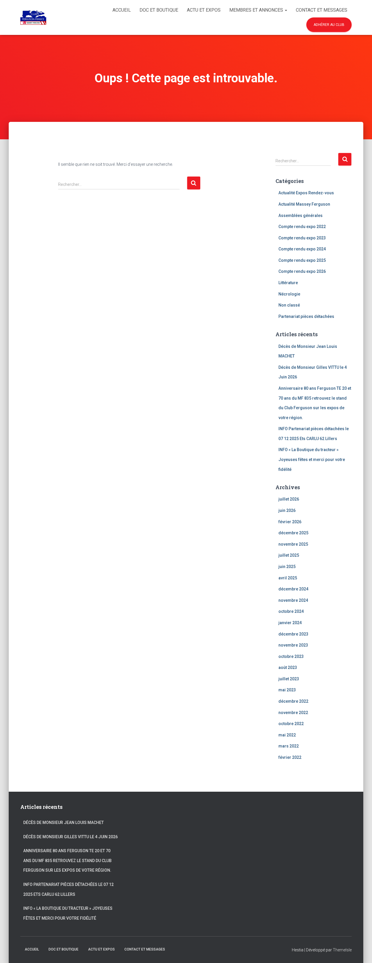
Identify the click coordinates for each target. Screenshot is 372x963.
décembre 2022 (293, 701)
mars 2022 (288, 746)
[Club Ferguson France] (33, 17)
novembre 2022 (293, 712)
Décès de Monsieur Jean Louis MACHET (63, 822)
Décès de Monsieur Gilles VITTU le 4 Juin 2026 (70, 836)
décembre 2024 (293, 589)
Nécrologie (289, 294)
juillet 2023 (288, 679)
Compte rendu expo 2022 (302, 226)
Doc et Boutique (159, 10)
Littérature (288, 282)
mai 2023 (287, 690)
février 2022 (289, 757)
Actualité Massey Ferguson (304, 204)
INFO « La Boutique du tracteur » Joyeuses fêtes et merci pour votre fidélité (311, 459)
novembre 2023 (293, 645)
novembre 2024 (293, 600)
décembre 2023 (293, 634)
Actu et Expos (204, 10)
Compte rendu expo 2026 (302, 271)
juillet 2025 (288, 555)
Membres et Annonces (256, 10)
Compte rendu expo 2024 (302, 249)
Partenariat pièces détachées (306, 316)
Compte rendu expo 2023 (302, 238)
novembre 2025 (293, 544)
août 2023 (287, 667)
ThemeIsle (342, 950)
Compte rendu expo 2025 (302, 260)
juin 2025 (287, 566)
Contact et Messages (321, 10)
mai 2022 (287, 735)
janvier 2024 (290, 622)
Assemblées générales (300, 215)
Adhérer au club (329, 25)
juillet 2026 (288, 499)
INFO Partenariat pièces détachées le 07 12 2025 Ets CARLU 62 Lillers (68, 889)
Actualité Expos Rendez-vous (306, 193)
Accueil (121, 10)
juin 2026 (287, 510)
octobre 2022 (291, 723)
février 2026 (289, 521)
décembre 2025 (293, 533)
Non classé (289, 305)
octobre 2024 (291, 611)
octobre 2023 (291, 656)
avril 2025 (287, 578)
